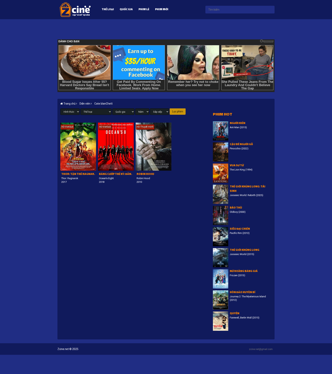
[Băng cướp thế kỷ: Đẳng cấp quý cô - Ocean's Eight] (116, 147)
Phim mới (161, 9)
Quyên (234, 314)
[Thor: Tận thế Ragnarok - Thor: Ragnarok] (78, 147)
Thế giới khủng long (244, 250)
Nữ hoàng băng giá (244, 271)
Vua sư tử (237, 166)
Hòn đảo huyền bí (242, 292)
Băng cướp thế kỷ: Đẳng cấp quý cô (116, 174)
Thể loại (108, 9)
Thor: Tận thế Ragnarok (78, 174)
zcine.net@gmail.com (261, 349)
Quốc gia (126, 9)
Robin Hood (145, 174)
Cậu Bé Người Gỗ (241, 144)
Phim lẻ (144, 9)
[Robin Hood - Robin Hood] (153, 147)
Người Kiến (237, 123)
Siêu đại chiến (240, 229)
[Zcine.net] (75, 9)
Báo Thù (236, 208)
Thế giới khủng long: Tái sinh (247, 189)
